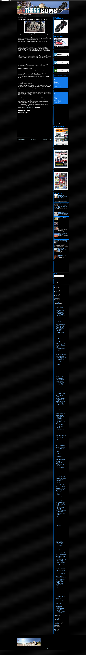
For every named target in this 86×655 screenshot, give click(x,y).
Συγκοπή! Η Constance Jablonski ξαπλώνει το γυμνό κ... (61, 308)
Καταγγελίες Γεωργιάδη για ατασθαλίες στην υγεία (60, 467)
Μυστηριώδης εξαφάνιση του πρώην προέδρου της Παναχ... (60, 399)
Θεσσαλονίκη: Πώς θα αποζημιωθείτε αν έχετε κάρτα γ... (60, 528)
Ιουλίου (57, 615)
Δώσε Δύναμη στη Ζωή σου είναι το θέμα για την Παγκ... (60, 564)
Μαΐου (57, 618)
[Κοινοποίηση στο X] (37, 107)
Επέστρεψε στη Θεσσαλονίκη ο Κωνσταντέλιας (63, 227)
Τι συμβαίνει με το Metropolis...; (59, 607)
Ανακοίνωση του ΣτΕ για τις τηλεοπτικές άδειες (60, 384)
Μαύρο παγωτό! (58, 598)
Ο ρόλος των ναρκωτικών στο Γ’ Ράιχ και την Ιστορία (60, 448)
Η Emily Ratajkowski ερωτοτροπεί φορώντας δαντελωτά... (60, 604)
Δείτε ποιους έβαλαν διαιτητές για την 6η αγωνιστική (60, 503)
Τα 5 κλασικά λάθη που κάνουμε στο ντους (59, 437)
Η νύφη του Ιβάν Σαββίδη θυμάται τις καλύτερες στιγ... (61, 357)
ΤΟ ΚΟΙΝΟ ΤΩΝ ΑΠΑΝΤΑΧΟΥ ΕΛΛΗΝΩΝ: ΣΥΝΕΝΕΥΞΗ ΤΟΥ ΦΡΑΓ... (60, 322)
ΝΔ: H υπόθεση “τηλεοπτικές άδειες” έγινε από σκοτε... (60, 352)
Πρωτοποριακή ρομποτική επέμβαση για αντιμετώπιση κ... (60, 537)
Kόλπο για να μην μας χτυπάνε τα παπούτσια (61, 592)
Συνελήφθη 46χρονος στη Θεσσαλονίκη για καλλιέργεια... (60, 339)
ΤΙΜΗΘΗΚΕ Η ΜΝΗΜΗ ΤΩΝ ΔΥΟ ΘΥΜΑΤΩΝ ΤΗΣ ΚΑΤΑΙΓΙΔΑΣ (60, 574)
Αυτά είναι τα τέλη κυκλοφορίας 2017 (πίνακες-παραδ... (61, 479)
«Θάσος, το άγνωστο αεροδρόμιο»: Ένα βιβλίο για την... (61, 577)
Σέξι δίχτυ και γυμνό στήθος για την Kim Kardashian (61, 484)
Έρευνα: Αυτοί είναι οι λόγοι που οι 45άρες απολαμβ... (60, 612)
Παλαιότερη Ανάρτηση (47, 139)
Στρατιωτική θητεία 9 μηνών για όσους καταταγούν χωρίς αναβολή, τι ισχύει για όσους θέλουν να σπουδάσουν (62, 241)
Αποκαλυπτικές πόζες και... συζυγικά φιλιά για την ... (60, 311)
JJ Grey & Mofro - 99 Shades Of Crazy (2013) (60, 487)
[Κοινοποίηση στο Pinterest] (39, 107)
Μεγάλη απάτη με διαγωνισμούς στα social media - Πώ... (60, 464)
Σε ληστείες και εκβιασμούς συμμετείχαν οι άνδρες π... (60, 377)
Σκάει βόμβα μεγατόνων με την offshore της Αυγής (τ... (61, 560)
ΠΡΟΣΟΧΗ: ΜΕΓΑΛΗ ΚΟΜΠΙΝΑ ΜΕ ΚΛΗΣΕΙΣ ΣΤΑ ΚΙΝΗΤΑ (62, 249)
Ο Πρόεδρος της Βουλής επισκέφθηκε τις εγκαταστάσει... (60, 329)
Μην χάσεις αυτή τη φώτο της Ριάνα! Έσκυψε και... (60, 327)
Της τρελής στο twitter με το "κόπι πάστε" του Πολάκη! (60, 416)
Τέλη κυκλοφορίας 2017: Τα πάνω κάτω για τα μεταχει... (60, 500)
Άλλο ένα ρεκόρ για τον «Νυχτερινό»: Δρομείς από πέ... (60, 421)
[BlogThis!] (36, 107)
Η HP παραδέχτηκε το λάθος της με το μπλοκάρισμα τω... (61, 348)
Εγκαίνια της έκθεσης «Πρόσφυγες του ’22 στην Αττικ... (60, 534)
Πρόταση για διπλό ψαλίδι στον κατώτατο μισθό (61, 496)
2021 (56, 294)
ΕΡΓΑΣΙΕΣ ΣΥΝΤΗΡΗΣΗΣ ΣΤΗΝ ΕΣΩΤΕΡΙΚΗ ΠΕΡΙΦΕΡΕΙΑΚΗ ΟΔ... (60, 418)
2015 (56, 625)
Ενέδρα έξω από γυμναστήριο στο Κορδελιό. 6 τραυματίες (60, 476)
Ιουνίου (57, 616)
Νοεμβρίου (58, 303)
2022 (56, 292)
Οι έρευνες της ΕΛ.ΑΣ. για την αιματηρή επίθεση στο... (60, 409)
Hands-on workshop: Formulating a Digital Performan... (59, 426)
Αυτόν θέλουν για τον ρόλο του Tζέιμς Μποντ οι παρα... (61, 319)
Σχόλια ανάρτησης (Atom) (36, 141)
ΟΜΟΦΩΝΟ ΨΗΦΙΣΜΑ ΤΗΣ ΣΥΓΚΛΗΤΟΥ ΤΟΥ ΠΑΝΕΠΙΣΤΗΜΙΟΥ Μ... (60, 396)
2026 (56, 287)
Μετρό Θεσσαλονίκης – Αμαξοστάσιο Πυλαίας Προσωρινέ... (60, 367)
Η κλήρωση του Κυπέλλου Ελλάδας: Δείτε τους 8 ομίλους (60, 550)
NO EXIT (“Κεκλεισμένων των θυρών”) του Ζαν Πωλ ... (60, 580)
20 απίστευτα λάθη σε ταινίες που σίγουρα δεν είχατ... (60, 446)
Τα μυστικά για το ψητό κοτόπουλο (59, 585)
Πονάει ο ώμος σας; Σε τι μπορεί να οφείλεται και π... (60, 391)
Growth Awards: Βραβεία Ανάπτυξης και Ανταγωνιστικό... (60, 508)
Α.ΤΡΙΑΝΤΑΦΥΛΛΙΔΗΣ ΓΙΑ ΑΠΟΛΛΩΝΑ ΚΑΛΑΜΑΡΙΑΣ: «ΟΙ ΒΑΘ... (60, 364)
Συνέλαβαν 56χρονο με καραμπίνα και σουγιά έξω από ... (60, 472)
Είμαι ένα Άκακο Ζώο (59, 480)
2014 (56, 626)
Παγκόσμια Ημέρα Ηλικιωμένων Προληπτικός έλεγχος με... (61, 511)
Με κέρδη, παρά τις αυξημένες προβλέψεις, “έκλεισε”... (60, 424)
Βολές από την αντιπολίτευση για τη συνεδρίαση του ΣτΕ (60, 372)
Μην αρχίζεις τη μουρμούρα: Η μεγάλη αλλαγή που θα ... (61, 355)
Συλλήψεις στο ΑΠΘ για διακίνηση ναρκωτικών (60, 332)
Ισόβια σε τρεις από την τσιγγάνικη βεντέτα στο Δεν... (61, 361)
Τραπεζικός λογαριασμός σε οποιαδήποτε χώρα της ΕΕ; (60, 539)
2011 (56, 630)
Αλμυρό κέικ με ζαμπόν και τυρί (61, 435)
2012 (56, 629)
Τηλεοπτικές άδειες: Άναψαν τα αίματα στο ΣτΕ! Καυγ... (61, 404)
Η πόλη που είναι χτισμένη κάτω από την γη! (62, 234)
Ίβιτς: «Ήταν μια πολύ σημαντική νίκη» (59, 462)
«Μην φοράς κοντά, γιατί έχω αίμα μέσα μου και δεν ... (60, 489)
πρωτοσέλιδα (61, 145)
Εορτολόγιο (61, 123)
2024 (56, 290)
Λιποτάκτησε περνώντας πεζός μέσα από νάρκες (61, 545)
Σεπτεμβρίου (58, 306)
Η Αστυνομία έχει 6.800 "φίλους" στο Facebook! (60, 543)
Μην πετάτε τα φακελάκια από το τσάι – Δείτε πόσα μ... (60, 443)
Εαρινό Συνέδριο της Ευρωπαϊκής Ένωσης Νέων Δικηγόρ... (60, 522)
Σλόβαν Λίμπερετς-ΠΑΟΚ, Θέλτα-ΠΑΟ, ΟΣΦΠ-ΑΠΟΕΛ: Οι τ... (61, 590)
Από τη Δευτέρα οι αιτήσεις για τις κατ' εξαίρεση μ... (60, 334)
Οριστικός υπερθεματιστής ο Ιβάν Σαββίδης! (60, 350)
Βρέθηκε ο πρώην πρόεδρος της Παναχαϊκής (60, 317)
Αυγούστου (58, 614)
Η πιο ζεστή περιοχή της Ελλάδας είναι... (60, 453)
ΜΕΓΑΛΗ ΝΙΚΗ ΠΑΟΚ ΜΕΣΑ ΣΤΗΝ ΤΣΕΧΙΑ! (60, 482)
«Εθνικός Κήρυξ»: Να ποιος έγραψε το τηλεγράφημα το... (61, 324)
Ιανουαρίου (58, 623)
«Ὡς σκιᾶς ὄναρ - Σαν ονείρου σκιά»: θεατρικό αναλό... (60, 394)
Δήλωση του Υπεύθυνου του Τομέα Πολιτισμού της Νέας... (60, 505)
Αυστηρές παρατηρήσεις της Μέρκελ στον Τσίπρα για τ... (60, 552)
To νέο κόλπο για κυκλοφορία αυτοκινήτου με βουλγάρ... (60, 411)
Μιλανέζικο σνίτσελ (59, 541)
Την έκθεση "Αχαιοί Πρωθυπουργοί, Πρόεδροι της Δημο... (60, 513)
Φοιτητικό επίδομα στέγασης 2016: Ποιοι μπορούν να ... (60, 402)
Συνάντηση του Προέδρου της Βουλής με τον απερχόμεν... (60, 562)
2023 (56, 291)
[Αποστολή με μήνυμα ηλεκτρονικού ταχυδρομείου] (35, 107)
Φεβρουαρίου (58, 622)
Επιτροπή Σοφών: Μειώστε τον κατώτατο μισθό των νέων (61, 386)
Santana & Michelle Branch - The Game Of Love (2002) (60, 315)
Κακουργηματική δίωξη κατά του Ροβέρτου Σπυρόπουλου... (60, 531)
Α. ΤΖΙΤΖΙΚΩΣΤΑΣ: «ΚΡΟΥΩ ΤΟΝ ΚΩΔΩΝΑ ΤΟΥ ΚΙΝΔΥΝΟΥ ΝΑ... (60, 525)
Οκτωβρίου (58, 304)
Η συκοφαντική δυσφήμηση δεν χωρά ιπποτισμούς (60, 568)
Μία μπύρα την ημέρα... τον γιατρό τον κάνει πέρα (60, 413)
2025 (56, 288)
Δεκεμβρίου (58, 302)
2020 (56, 295)
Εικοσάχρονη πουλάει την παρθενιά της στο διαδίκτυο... (60, 609)
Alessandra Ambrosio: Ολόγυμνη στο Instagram (60, 313)
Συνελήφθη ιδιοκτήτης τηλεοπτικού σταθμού (60, 382)
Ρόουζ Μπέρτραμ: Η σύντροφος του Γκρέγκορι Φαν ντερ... (60, 457)
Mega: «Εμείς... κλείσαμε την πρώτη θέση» (60, 491)
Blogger (47, 648)
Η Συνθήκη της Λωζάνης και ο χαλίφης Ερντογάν (60, 344)
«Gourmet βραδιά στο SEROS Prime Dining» (60, 341)
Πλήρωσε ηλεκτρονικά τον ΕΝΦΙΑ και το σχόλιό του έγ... (60, 406)
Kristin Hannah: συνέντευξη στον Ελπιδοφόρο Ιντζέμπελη (60, 571)
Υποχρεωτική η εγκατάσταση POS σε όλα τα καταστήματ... (60, 493)
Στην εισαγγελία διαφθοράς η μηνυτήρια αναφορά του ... (60, 547)
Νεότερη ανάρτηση (21, 139)
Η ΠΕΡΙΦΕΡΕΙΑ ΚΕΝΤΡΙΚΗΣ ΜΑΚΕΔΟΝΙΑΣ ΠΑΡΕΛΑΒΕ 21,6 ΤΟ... (60, 519)
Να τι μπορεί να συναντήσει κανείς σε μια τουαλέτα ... (60, 600)
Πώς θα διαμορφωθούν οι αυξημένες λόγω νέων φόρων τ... (60, 432)
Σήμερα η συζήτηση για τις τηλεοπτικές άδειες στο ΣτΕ (60, 441)
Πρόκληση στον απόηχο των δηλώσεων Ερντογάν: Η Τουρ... (60, 370)
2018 (56, 298)
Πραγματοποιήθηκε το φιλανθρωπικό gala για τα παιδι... (60, 379)
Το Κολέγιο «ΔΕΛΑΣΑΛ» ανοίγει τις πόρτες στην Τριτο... (61, 566)
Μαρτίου (57, 620)
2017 (56, 299)
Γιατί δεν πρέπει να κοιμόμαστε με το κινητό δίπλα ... (61, 594)
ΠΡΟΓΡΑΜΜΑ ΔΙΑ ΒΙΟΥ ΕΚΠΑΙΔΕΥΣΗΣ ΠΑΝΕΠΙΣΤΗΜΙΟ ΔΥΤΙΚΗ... (60, 582)
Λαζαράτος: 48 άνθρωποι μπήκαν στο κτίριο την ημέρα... (60, 389)
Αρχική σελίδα (33, 139)
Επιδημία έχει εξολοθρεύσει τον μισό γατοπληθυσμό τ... (61, 359)
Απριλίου (57, 619)
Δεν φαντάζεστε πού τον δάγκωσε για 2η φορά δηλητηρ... (60, 450)
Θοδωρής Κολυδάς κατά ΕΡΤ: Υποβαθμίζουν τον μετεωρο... (60, 557)
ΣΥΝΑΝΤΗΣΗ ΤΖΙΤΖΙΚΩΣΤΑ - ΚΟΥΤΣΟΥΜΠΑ (60, 374)
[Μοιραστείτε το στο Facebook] (38, 107)
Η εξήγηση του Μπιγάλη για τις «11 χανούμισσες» (61, 555)
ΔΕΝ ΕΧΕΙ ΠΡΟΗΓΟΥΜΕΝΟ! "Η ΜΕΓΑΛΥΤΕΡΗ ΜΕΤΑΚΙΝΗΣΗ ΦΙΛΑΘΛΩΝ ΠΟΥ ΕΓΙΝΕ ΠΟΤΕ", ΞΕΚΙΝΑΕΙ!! (62, 196)
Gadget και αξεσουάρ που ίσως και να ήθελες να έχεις (62, 222)
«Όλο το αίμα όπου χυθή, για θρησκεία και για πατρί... (60, 429)
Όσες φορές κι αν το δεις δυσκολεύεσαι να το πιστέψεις (63, 213)
